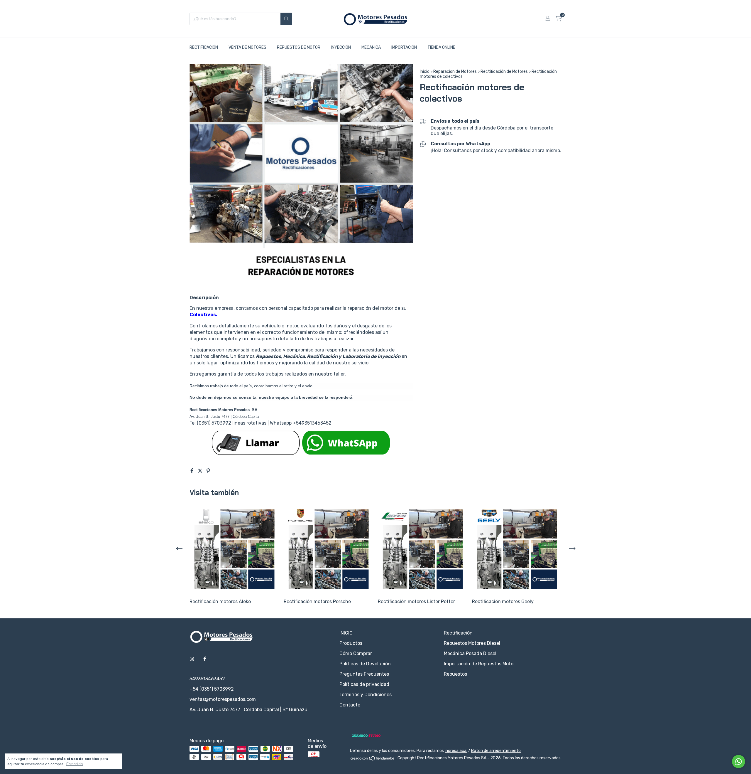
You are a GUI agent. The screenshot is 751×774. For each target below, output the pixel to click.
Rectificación (204, 47)
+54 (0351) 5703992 (212, 689)
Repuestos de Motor (298, 47)
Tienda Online (441, 47)
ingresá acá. (456, 750)
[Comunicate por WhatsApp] (738, 761)
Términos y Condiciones (365, 694)
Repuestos (455, 674)
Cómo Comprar (355, 653)
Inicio (424, 71)
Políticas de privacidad (364, 684)
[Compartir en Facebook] (192, 471)
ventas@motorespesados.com (223, 699)
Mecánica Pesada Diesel (470, 653)
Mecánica (371, 47)
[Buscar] (286, 19)
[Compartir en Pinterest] (208, 471)
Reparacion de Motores (455, 71)
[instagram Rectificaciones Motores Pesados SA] (192, 659)
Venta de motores (247, 47)
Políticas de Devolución (365, 664)
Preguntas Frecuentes (364, 674)
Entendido (74, 764)
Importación (404, 47)
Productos (350, 643)
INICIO (346, 633)
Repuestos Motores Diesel (472, 643)
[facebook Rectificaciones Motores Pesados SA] (204, 659)
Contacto (349, 705)
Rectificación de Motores (504, 71)
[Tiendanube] (372, 759)
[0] (558, 18)
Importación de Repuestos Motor (479, 664)
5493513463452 (207, 679)
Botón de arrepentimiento (496, 750)
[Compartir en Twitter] (201, 471)
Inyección (341, 47)
